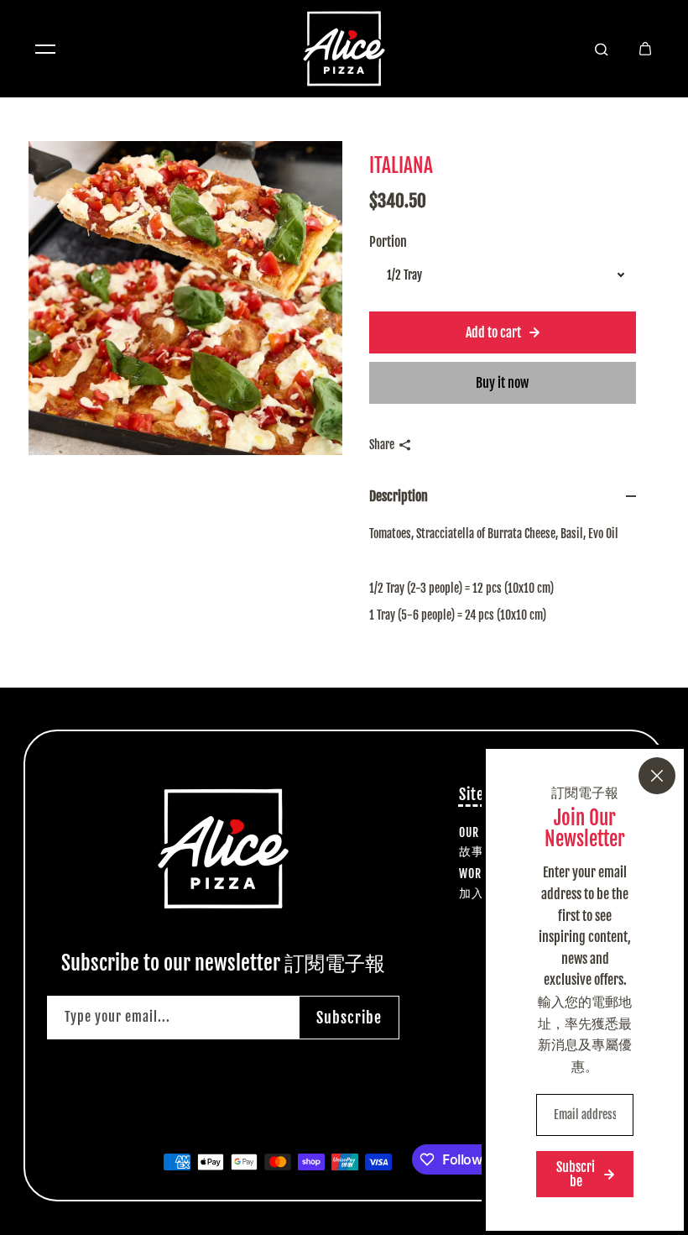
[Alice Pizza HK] (344, 48)
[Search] (602, 49)
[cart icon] (645, 49)
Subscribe (349, 1017)
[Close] (656, 775)
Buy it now (502, 382)
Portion (388, 241)
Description (398, 496)
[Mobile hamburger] (45, 48)
